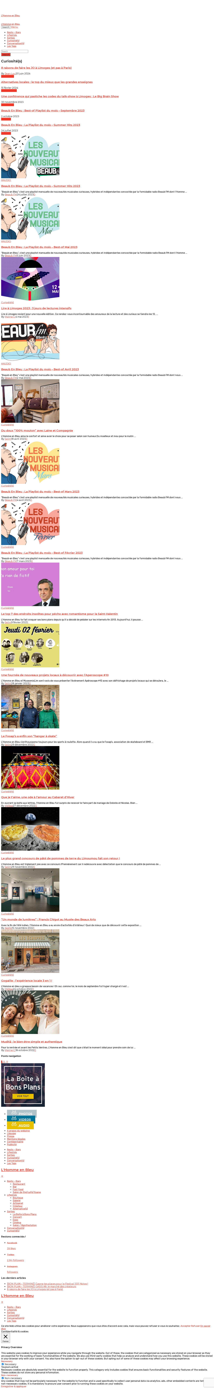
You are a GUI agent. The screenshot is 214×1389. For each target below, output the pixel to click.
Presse (10, 1136)
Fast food (18, 1189)
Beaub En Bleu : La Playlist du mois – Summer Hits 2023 (40, 125)
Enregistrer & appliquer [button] (13, 1386)
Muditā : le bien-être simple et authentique (31, 1041)
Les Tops (11, 46)
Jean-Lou (10, 73)
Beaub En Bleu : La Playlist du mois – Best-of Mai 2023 (39, 247)
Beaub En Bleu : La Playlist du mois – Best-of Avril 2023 (40, 369)
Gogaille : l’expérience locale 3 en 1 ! (26, 980)
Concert (17, 1217)
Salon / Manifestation (25, 1225)
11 (7, 1061)
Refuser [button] (195, 1326)
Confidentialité (15, 1141)
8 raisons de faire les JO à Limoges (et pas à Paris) (36, 67)
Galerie (16, 1200)
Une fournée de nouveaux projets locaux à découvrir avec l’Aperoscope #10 (55, 675)
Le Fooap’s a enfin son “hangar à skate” (29, 736)
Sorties (11, 38)
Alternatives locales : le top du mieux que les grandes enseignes (47, 82)
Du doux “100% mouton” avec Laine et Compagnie (37, 430)
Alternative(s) (9, 90)
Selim (8, 439)
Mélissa (9, 805)
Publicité (12, 1144)
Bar (15, 1186)
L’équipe (11, 1133)
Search (5, 54)
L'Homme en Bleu (17, 1170)
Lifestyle (12, 35)
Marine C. (10, 316)
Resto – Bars (14, 32)
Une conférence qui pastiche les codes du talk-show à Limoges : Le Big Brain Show (60, 96)
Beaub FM (11, 194)
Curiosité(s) (13, 40)
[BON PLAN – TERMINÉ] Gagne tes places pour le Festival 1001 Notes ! (47, 1283)
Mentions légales (16, 1139)
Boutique (18, 1197)
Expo (15, 1219)
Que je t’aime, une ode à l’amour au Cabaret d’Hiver (37, 797)
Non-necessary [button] (9, 1375)
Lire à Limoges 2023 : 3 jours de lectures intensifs (36, 308)
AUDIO (23, 1125)
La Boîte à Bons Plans (24, 1214)
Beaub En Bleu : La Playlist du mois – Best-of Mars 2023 (40, 491)
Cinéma (17, 1222)
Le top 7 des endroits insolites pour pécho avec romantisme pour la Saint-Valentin (59, 614)
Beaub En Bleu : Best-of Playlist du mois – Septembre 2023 (42, 110)
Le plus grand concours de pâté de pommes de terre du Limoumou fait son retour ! (60, 858)
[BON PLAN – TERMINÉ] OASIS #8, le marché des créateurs (41, 1286)
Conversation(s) (15, 43)
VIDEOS (24, 1119)
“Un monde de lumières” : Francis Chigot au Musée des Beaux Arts (48, 919)
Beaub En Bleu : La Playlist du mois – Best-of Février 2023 (42, 552)
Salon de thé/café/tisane (27, 1192)
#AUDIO (6, 119)
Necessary (10, 1364)
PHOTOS (25, 1113)
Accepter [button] (186, 1326)
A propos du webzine (18, 1130)
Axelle (8, 928)
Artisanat (18, 1203)
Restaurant (19, 1184)
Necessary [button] (7, 1361)
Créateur (18, 1206)
